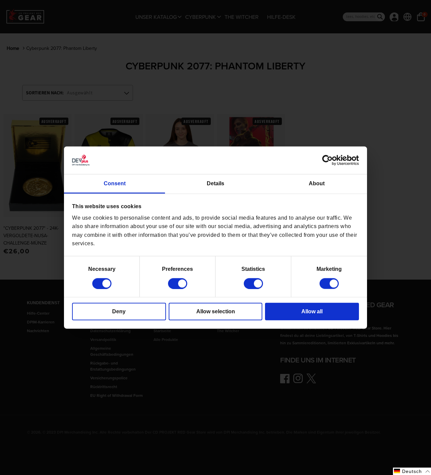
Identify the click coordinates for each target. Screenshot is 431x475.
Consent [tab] (115, 183)
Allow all (312, 311)
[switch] (177, 283)
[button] (412, 471)
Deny (119, 311)
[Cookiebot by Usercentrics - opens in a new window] (329, 160)
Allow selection (215, 311)
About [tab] (317, 183)
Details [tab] (215, 183)
